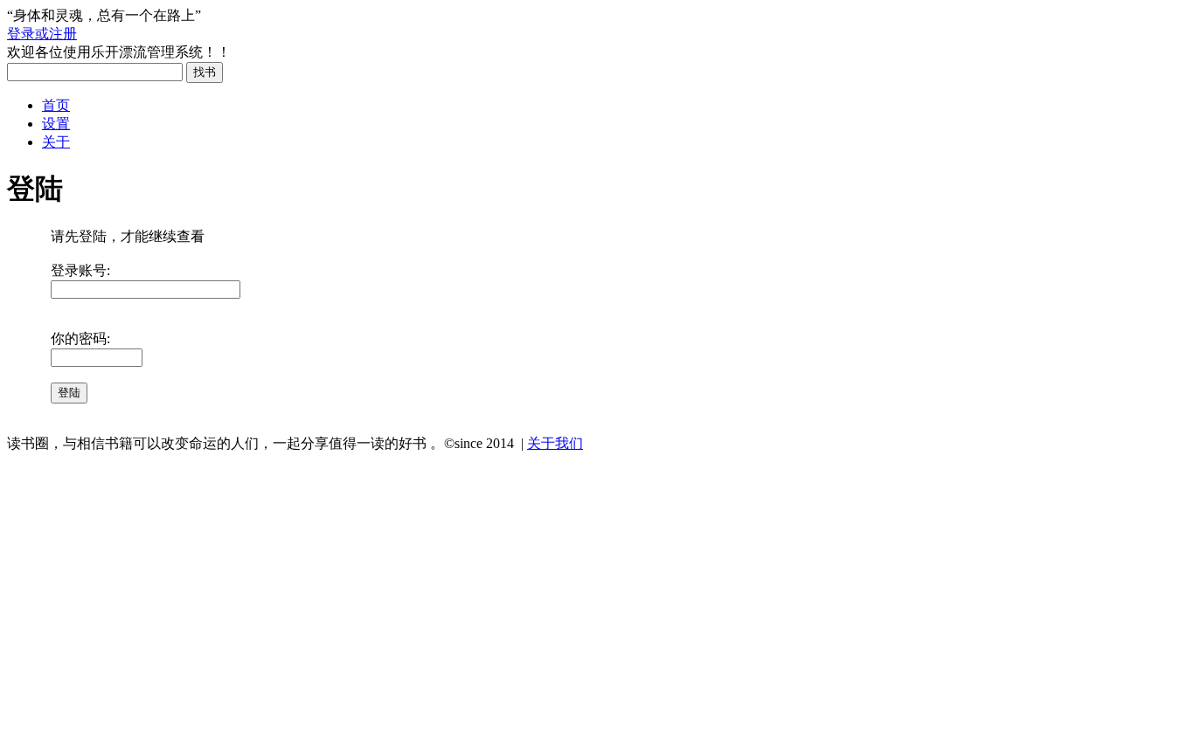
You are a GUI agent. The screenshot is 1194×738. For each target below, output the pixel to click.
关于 (56, 141)
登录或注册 (42, 33)
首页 (56, 105)
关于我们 (555, 443)
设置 (56, 123)
